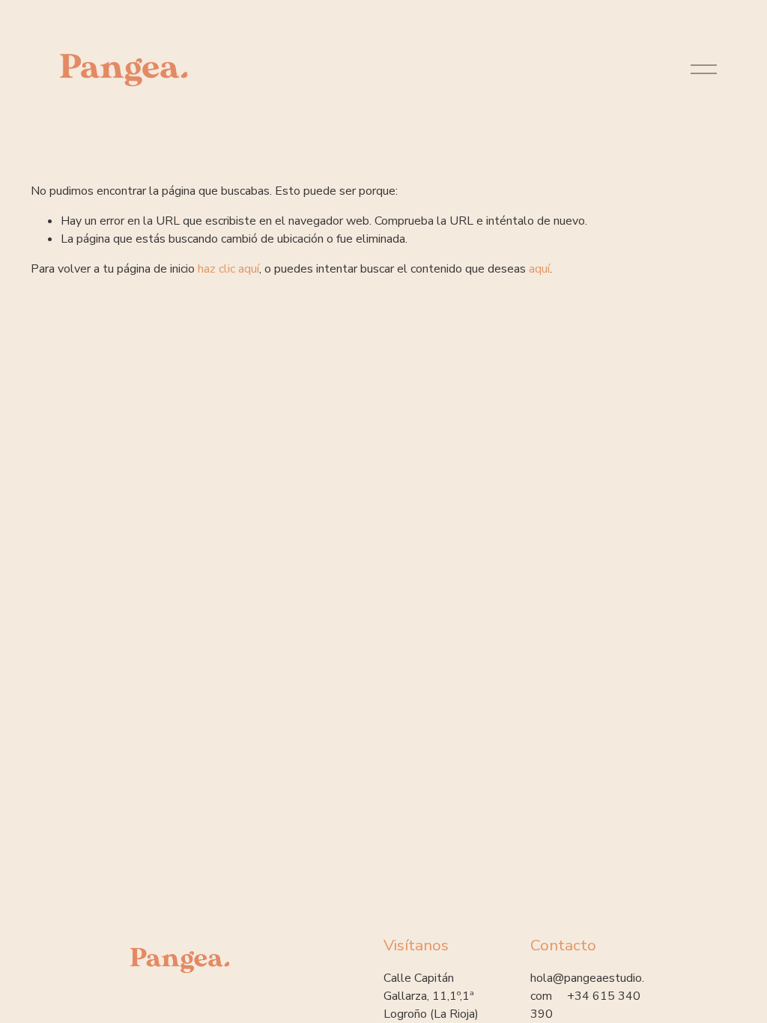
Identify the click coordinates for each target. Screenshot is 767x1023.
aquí (539, 269)
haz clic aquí (228, 269)
